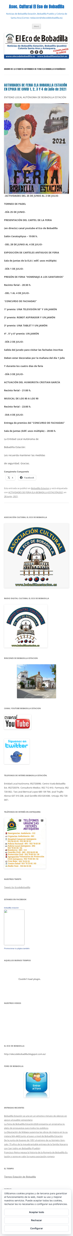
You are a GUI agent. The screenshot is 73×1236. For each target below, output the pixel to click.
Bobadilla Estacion (40, 488)
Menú (36, 26)
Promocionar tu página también (17, 948)
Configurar (36, 1228)
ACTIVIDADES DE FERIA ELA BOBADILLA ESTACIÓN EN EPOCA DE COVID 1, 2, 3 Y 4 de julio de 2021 (35, 87)
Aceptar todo (36, 1212)
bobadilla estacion (11, 908)
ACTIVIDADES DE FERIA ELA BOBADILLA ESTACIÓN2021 (35, 492)
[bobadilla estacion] (14, 944)
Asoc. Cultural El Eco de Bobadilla (36, 6)
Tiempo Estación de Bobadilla (20, 1176)
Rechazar (36, 1220)
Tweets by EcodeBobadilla (17, 887)
